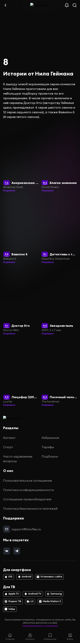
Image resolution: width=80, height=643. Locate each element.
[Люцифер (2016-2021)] (21, 373)
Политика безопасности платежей (30, 508)
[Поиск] (74, 5)
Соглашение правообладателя (27, 499)
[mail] (6, 529)
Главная (10, 639)
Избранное (50, 438)
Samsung (56, 593)
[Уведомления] (66, 5)
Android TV (34, 593)
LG (32, 601)
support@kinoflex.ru (26, 529)
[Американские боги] (21, 158)
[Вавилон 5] (21, 230)
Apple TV (13, 593)
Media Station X (52, 601)
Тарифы (48, 447)
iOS (10, 576)
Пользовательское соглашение (27, 480)
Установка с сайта (51, 576)
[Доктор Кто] (21, 301)
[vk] (6, 550)
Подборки (50, 456)
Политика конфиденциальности (28, 490)
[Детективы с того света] (59, 230)
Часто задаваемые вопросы (17, 458)
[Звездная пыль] (59, 301)
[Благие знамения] (59, 158)
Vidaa (11, 609)
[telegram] (16, 550)
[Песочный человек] (59, 373)
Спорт (8, 447)
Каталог (9, 438)
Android (26, 576)
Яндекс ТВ (14, 601)
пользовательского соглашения (40, 625)
